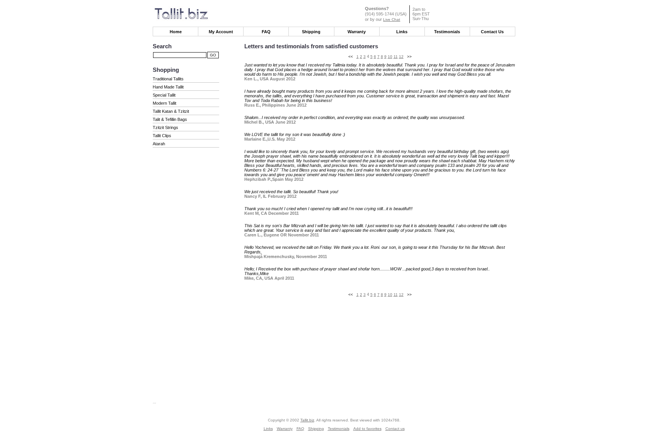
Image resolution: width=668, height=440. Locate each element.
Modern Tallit (164, 103)
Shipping (311, 31)
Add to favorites (367, 428)
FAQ (266, 31)
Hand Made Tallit (168, 87)
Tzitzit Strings (165, 127)
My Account (221, 31)
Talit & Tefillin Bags (170, 119)
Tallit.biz (307, 420)
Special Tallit (164, 95)
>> (409, 56)
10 (390, 56)
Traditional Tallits (168, 78)
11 (396, 56)
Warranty (357, 31)
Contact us (395, 428)
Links (401, 31)
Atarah (159, 143)
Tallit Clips (162, 135)
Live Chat (391, 19)
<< (350, 56)
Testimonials (447, 31)
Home (176, 31)
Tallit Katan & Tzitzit (171, 111)
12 (401, 56)
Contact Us (492, 31)
